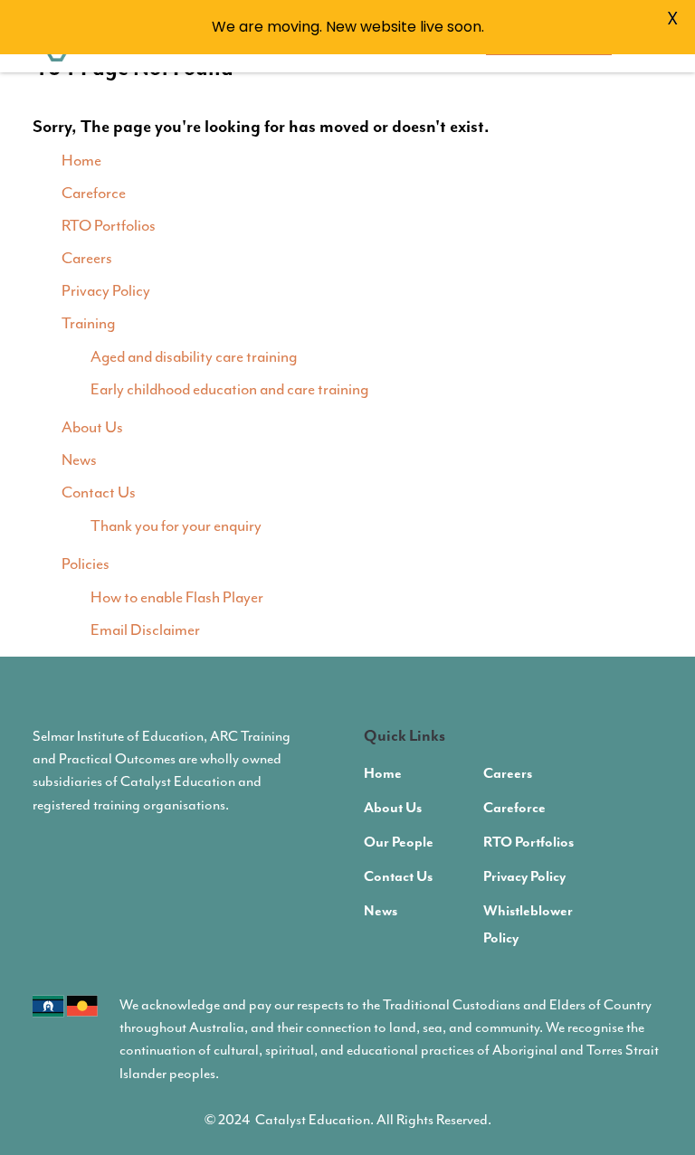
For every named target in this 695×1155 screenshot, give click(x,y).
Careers (87, 258)
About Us (92, 427)
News (79, 459)
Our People (398, 843)
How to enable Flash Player (176, 597)
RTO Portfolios (109, 225)
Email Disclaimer (145, 629)
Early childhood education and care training (229, 389)
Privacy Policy (106, 290)
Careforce (94, 193)
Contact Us (99, 492)
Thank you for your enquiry (176, 525)
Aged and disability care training (193, 356)
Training (88, 323)
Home (81, 160)
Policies (85, 563)
